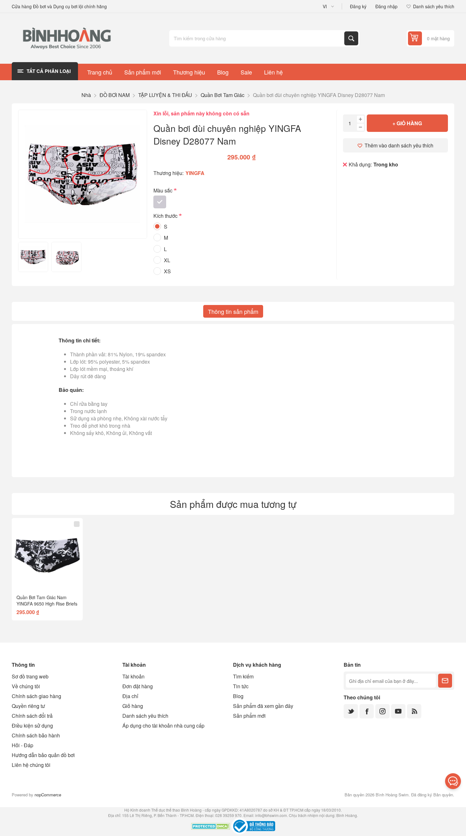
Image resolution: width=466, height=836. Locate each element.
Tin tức (241, 686)
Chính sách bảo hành (36, 735)
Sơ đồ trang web (30, 676)
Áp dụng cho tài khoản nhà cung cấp (163, 725)
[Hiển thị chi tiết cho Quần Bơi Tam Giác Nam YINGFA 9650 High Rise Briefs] (47, 553)
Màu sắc (163, 190)
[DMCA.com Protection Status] (210, 827)
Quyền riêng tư (28, 706)
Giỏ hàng (132, 706)
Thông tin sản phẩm (233, 311)
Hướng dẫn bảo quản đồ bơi (43, 755)
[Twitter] (351, 711)
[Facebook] (366, 711)
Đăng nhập (386, 6)
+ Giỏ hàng (407, 123)
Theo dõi (445, 681)
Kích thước (166, 216)
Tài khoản (133, 676)
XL (167, 260)
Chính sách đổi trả (32, 715)
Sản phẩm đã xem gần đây (263, 706)
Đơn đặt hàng (137, 686)
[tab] (233, 311)
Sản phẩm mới (249, 715)
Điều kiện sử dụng (32, 725)
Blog (238, 696)
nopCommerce (48, 795)
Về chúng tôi (26, 686)
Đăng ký (358, 6)
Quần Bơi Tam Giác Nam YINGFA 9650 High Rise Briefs (46, 600)
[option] (33, 257)
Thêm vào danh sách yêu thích (399, 145)
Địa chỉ (130, 696)
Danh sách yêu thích (145, 715)
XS (167, 271)
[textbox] (257, 38)
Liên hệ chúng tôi (31, 764)
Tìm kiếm (351, 38)
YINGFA (194, 173)
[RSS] (414, 711)
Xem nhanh (35, 579)
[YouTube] (398, 711)
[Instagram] (382, 711)
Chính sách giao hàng (36, 696)
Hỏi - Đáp (22, 745)
